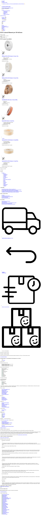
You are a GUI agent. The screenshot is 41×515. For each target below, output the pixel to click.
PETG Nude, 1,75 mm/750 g (8, 120)
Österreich (6, 504)
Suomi (5, 508)
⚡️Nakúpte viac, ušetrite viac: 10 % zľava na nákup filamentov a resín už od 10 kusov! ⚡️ (13, 3)
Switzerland (7, 512)
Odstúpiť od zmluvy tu (3, 427)
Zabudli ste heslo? (4, 398)
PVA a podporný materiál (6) (7, 179)
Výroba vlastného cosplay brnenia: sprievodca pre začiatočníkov (10, 190)
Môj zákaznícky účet (4, 392)
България (6, 497)
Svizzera (6, 511)
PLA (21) (5, 173)
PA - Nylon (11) (6, 177)
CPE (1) (5, 183)
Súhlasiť (2, 436)
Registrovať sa (4, 397)
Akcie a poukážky (4, 393)
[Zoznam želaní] (2, 22)
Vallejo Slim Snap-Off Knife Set (6, 201)
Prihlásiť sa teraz (4, 18)
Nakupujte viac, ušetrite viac (5, 404)
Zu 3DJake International (3, 491)
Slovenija (6, 506)
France (5, 500)
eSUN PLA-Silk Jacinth (5, 197)
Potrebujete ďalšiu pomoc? (5, 394)
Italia (4, 502)
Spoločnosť (3, 425)
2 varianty (3, 138)
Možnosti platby (4, 390)
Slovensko (6, 507)
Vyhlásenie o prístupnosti (5, 423)
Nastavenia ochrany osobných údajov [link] (6, 424)
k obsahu (3, 1)
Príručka (3, 403)
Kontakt (5, 13)
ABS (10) (5, 176)
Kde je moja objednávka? (7, 10)
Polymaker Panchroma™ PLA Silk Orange (7, 196)
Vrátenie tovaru (5, 11)
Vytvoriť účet (3, 21)
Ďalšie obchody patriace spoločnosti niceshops (8, 426)
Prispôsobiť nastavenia (9, 436)
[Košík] (21, 23)
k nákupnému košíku (4, 2)
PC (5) (4, 178)
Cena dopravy (5, 12)
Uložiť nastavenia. (3, 485)
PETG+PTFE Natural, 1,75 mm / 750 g (10, 56)
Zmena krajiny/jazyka (8, 418)
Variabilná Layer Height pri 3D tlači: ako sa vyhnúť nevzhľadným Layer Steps (12, 191)
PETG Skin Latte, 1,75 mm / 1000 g (9, 99)
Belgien (6, 495)
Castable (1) (5, 185)
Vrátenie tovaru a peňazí (5, 391)
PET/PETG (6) (5, 174)
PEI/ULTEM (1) (6, 184)
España (5, 499)
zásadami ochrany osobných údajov (22, 434)
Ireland (5, 501)
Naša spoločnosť (4, 409)
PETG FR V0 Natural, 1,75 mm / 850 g (10, 77)
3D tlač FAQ (3, 405)
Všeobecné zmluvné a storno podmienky (7, 422)
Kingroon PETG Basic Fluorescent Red (7, 203)
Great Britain (7, 509)
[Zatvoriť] (0, 5)
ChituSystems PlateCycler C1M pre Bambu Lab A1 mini (9, 202)
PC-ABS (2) (5, 182)
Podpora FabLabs (4, 406)
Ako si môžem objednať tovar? (6, 389)
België (5, 496)
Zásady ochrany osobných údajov (4, 437)
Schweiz (6, 510)
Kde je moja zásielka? (4, 399)
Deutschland (7, 498)
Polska (5, 505)
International (7, 494)
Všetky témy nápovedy (6, 14)
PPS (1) (4, 181)
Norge (5, 513)
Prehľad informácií (4, 421)
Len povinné (4, 436)
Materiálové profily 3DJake (5, 402)
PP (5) (4, 180)
